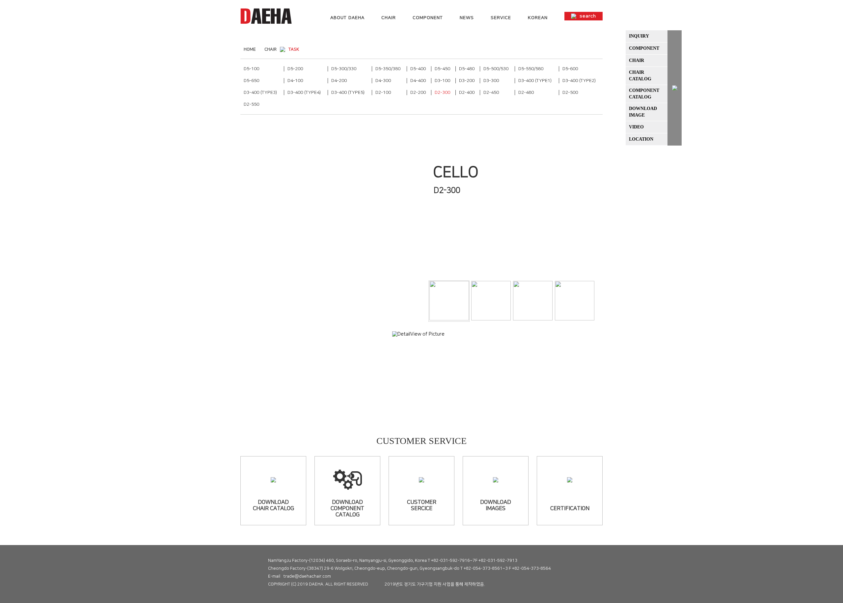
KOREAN (538, 17)
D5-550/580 (530, 68)
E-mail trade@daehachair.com (299, 576)
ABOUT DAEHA (347, 17)
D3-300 (491, 80)
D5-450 (442, 68)
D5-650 (251, 80)
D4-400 (418, 80)
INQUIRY (639, 36)
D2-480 (526, 92)
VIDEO (636, 126)
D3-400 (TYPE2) (579, 80)
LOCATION (641, 139)
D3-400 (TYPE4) (304, 92)
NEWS (467, 17)
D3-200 (467, 80)
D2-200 (418, 92)
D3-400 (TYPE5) (348, 92)
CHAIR (388, 17)
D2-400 (467, 92)
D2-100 (383, 92)
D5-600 (570, 68)
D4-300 (383, 80)
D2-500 (570, 92)
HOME (250, 49)
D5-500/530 (495, 68)
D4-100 (295, 80)
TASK (293, 49)
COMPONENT (428, 17)
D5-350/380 (387, 68)
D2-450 (491, 92)
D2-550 (251, 104)
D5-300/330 (343, 68)
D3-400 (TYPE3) (260, 92)
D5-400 (418, 68)
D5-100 (251, 68)
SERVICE (501, 17)
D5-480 (467, 68)
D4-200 (339, 80)
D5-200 (295, 68)
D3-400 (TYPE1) (535, 80)
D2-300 (442, 92)
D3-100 (442, 80)
